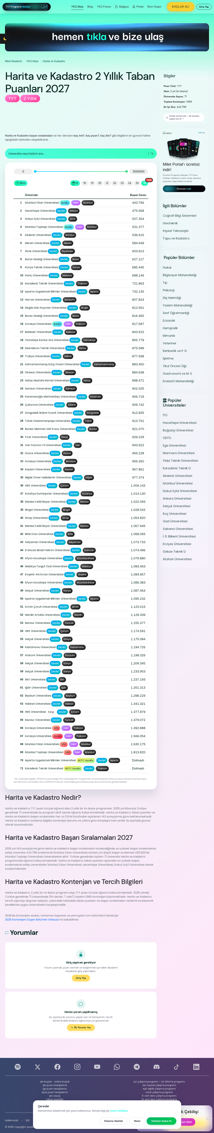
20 (99, 183)
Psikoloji (168, 290)
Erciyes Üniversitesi (177, 544)
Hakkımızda (11, 1120)
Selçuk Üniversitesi (176, 506)
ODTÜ (167, 438)
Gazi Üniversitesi (175, 521)
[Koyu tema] (5, 38)
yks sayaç (54, 1095)
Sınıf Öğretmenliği (176, 313)
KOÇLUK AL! (180, 6)
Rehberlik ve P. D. (175, 351)
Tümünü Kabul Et (161, 1121)
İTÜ (165, 415)
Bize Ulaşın (154, 6)
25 (137, 183)
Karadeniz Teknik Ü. (177, 468)
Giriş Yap (81, 978)
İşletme (168, 358)
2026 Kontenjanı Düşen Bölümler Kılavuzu (32, 920)
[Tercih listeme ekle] (17, 203)
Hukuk (167, 267)
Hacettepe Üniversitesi (179, 423)
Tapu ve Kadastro (176, 238)
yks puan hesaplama (55, 1085)
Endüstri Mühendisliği (178, 381)
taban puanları (54, 1099)
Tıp (165, 283)
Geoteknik (170, 223)
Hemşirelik (170, 328)
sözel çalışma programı (159, 1092)
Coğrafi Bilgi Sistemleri (179, 216)
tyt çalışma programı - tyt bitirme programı (159, 1081)
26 (144, 183)
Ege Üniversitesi (174, 445)
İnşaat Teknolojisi (175, 231)
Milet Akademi (13, 61)
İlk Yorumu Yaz (82, 1027)
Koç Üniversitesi (174, 514)
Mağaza (123, 6)
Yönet (137, 1121)
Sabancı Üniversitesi (178, 529)
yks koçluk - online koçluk (55, 1081)
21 (107, 183)
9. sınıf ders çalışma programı (159, 1095)
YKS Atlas (77, 6)
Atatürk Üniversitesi (177, 559)
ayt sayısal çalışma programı (159, 1085)
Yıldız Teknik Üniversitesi (180, 460)
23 (122, 183)
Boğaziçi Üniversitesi (178, 430)
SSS (28, 1120)
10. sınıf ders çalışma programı (159, 1099)
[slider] (35, 171)
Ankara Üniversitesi (177, 498)
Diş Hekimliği (172, 298)
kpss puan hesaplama (55, 1092)
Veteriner (169, 343)
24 (129, 183)
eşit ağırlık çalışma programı (159, 1088)
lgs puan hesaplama (55, 1088)
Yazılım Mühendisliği (177, 305)
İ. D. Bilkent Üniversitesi (179, 536)
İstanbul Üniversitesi (178, 483)
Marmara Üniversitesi (179, 453)
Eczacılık (169, 320)
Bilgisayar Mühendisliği (179, 275)
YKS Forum (104, 6)
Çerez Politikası (119, 1110)
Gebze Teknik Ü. (174, 551)
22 (114, 183)
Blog (90, 6)
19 (92, 183)
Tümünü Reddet (113, 1121)
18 (85, 183)
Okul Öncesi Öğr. (175, 366)
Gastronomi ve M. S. (177, 373)
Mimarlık (169, 336)
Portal (139, 6)
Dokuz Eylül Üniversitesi (180, 491)
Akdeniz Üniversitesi (177, 476)
